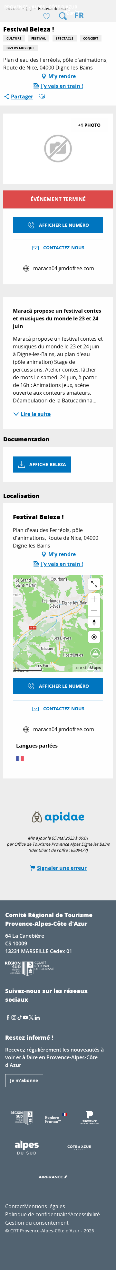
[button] (62, 16)
